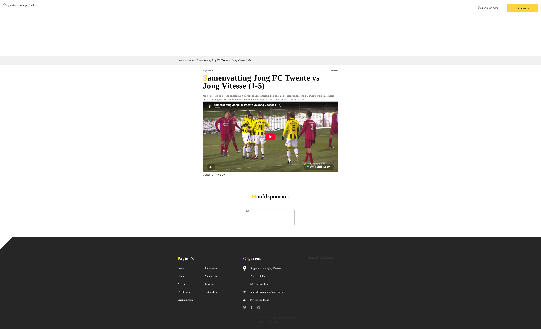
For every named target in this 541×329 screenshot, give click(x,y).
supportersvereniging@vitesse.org (267, 292)
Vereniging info (383, 7)
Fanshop (209, 284)
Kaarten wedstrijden (451, 7)
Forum (408, 7)
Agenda (181, 284)
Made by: (263, 322)
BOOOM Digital (274, 322)
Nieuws (330, 7)
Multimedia (211, 276)
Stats (424, 7)
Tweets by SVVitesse (321, 257)
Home (312, 7)
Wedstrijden (353, 7)
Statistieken (211, 292)
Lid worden (522, 8)
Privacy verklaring (259, 299)
